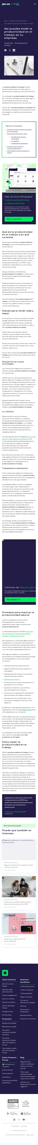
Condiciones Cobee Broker (15, 1135)
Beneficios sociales (9, 1027)
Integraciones (7, 1011)
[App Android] (12, 1113)
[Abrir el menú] (35, 4)
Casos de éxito (7, 1073)
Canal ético (6, 1077)
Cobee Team (9, 43)
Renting (23, 1006)
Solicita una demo (8, 1002)
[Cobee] (10, 4)
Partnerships (7, 1015)
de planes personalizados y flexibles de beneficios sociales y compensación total (17, 634)
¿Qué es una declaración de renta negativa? (28, 1084)
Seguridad (30, 1135)
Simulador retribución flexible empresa (9, 1032)
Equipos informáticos (28, 1019)
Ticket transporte (26, 990)
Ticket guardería (26, 993)
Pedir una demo (14, 219)
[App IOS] (26, 1113)
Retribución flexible (9, 1023)
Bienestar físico (26, 1015)
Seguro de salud (26, 997)
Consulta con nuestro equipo (14, 811)
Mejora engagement (9, 995)
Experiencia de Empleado (18, 21)
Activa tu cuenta (8, 999)
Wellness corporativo (12, 679)
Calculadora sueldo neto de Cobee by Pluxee (9, 1050)
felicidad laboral (25, 710)
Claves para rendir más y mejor (17, 134)
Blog (5, 21)
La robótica (15, 141)
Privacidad (15, 1126)
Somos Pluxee (7, 1070)
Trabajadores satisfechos (19, 143)
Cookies (24, 1126)
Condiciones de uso (19, 1130)
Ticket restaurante (27, 986)
